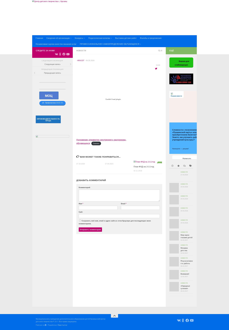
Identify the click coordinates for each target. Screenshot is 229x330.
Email (123, 204)
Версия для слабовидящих (182, 63)
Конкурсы (79, 38)
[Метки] (190, 166)
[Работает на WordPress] (45, 325)
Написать (187, 159)
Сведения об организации (58, 38)
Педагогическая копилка (99, 38)
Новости (81, 51)
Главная (39, 38)
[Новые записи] (172, 166)
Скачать (96, 143)
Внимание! (185, 274)
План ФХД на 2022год (144, 166)
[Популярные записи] (178, 166)
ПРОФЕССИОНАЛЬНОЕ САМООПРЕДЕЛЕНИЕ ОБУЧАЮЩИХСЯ (109, 44)
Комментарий (84, 187)
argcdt (80, 60)
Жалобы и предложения (150, 38)
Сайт (81, 212)
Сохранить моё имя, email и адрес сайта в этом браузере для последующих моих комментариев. (115, 222)
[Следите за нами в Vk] (56, 54)
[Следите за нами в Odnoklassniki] (60, 54)
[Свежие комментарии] (184, 166)
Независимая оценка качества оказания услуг (56, 44)
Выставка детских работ (126, 38)
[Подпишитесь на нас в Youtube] (67, 54)
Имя (81, 204)
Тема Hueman (62, 325)
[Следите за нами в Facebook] (63, 54)
